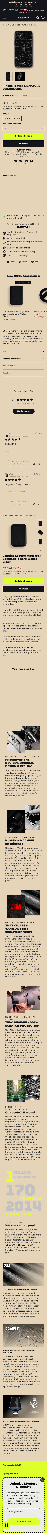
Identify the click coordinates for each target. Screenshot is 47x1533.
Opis (4, 351)
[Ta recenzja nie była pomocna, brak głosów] (39, 464)
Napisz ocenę (23, 411)
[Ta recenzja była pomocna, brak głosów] (34, 464)
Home (5, 25)
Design (6, 114)
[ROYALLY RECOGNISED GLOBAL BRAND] (23, 1406)
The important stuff (12, 1465)
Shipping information (11, 359)
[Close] (42, 1480)
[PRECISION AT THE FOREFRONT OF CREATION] (23, 1335)
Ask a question (9, 366)
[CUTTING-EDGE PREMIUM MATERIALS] (23, 1274)
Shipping (6, 108)
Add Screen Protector (12, 123)
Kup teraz (23, 143)
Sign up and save (10, 1474)
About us (6, 373)
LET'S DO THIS (23, 1521)
